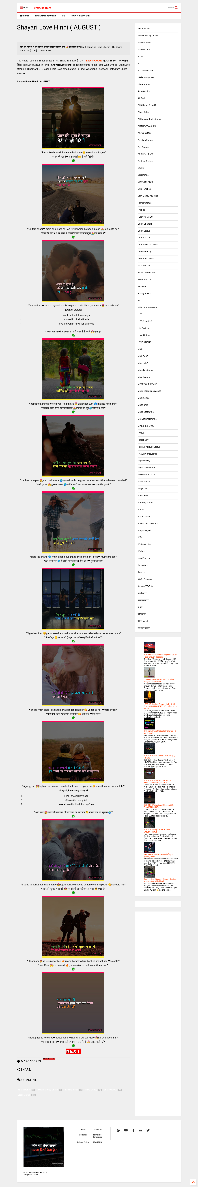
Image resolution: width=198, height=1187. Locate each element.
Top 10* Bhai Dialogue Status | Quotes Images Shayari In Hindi (160, 880)
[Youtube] (126, 1130)
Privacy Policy (83, 1142)
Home (26, 15)
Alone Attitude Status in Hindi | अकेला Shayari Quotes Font (159, 680)
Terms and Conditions (97, 1136)
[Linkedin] (140, 1130)
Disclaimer (83, 1135)
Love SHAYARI (94, 60)
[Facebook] (133, 1130)
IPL (63, 15)
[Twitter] (148, 1130)
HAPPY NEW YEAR (80, 15)
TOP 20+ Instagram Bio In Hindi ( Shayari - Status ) (157, 831)
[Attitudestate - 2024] (42, 8)
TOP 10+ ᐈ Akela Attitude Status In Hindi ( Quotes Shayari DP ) (158, 781)
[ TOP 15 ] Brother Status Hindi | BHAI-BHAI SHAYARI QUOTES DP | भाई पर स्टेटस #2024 (160, 706)
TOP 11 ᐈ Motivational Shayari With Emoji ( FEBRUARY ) (159, 806)
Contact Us (97, 1129)
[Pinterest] (118, 1130)
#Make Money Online (45, 15)
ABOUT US (97, 1142)
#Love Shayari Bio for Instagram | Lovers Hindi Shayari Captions (160, 656)
